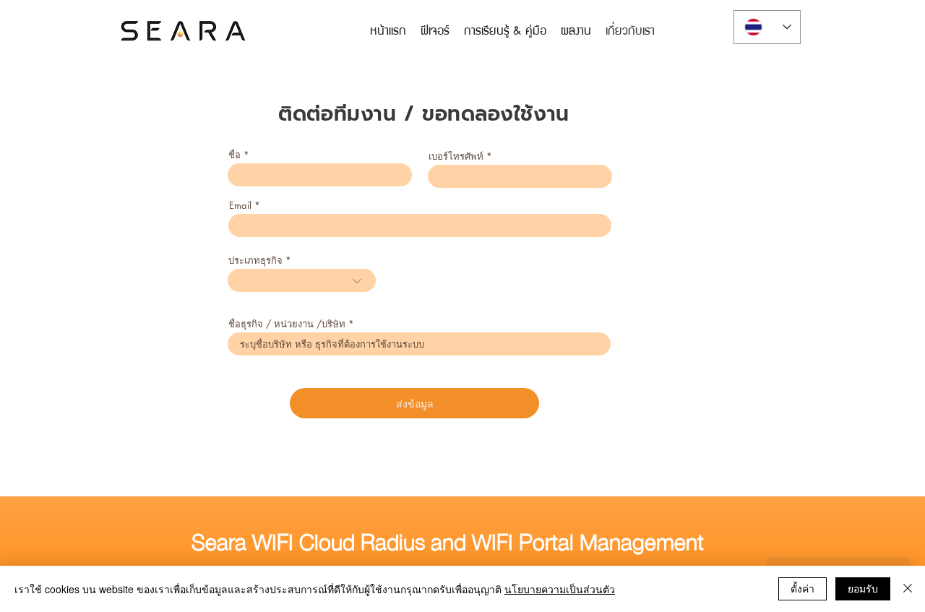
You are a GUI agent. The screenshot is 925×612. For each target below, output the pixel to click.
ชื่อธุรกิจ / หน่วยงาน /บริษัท (286, 324)
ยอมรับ (863, 588)
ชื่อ (234, 155)
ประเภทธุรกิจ (255, 260)
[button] (505, 29)
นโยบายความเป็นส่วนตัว (559, 589)
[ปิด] (907, 588)
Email (240, 205)
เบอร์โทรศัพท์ (456, 156)
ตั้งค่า (802, 588)
